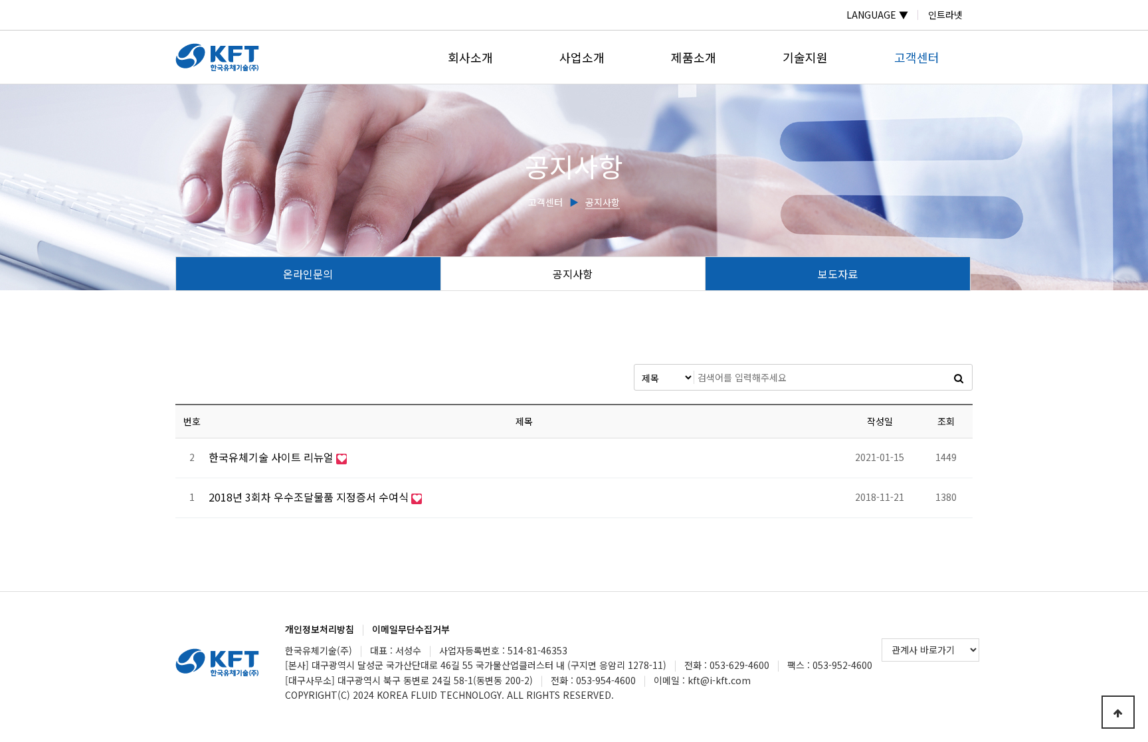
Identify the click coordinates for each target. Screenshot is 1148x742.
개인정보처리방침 (319, 629)
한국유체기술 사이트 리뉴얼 (272, 457)
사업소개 (582, 57)
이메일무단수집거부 (411, 629)
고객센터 (916, 57)
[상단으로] (1118, 712)
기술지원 (805, 57)
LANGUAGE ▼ (877, 14)
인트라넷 (945, 14)
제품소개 (693, 57)
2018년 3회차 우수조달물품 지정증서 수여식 (310, 497)
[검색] (958, 377)
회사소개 (470, 57)
